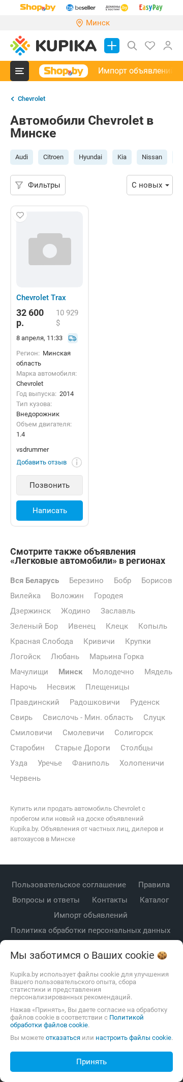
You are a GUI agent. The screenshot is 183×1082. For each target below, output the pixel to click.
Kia (122, 157)
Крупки (138, 641)
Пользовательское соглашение (70, 884)
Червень (25, 778)
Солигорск (133, 732)
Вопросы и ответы (47, 900)
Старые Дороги (82, 747)
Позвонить (49, 485)
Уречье (50, 763)
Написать (50, 510)
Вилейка (25, 595)
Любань (65, 656)
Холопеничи (141, 763)
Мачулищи (29, 671)
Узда (18, 763)
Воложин (67, 595)
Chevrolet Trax (41, 297)
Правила (155, 884)
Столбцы (136, 747)
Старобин (27, 747)
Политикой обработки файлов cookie (77, 1021)
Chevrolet (31, 98)
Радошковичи (95, 702)
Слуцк (154, 717)
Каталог (155, 900)
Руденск (145, 702)
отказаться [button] (63, 1037)
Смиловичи (31, 732)
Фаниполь (90, 763)
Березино (86, 580)
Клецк (117, 626)
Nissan (152, 157)
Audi (21, 157)
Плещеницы (107, 687)
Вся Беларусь (34, 580)
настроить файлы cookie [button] (133, 1037)
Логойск (25, 656)
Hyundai (90, 157)
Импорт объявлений (136, 71)
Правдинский (34, 702)
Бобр (122, 580)
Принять (91, 1061)
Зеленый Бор (34, 626)
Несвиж (61, 687)
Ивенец (82, 626)
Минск (70, 671)
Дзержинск (30, 611)
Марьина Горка (116, 656)
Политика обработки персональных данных (91, 930)
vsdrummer (32, 449)
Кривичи (99, 641)
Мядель (158, 671)
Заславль (118, 611)
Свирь (21, 717)
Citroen (53, 157)
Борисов (156, 580)
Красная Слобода (41, 641)
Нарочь (23, 687)
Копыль (152, 626)
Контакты (111, 900)
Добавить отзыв (41, 462)
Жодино (75, 611)
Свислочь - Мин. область (88, 717)
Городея (108, 595)
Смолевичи (83, 732)
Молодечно (113, 671)
